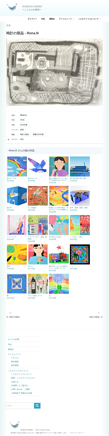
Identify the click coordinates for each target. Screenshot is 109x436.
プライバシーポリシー (77, 433)
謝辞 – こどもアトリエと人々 (23, 378)
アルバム (15, 358)
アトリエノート (65, 19)
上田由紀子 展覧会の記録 (21, 393)
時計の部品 (24, 134)
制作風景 (15, 365)
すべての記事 (13, 339)
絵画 (22, 130)
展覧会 (52, 19)
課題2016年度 (38, 134)
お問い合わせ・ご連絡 (20, 389)
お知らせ (15, 382)
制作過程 (15, 361)
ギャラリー (32, 19)
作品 (43, 19)
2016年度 (23, 125)
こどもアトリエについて (88, 19)
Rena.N (23, 115)
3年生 (22, 120)
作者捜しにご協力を (19, 385)
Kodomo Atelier (32, 6)
